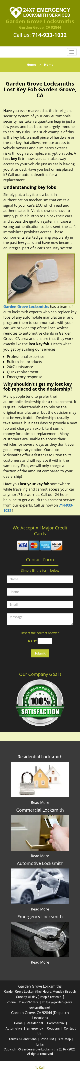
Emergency (35, 1028)
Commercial (55, 1023)
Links (40, 1044)
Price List (47, 1039)
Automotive (14, 1028)
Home (31, 64)
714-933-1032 (49, 34)
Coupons (53, 1028)
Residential (35, 1023)
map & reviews (51, 997)
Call (41, 1067)
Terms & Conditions (22, 1039)
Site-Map (64, 1039)
